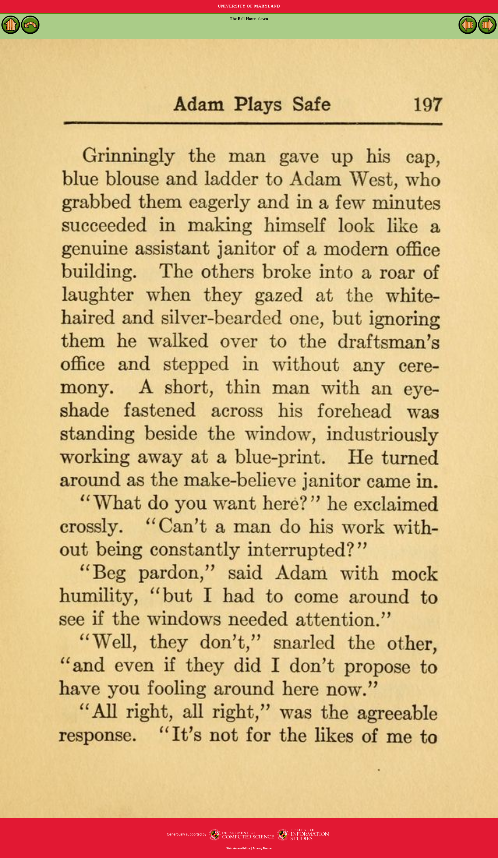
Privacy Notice (262, 848)
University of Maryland (249, 6)
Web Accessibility (238, 848)
